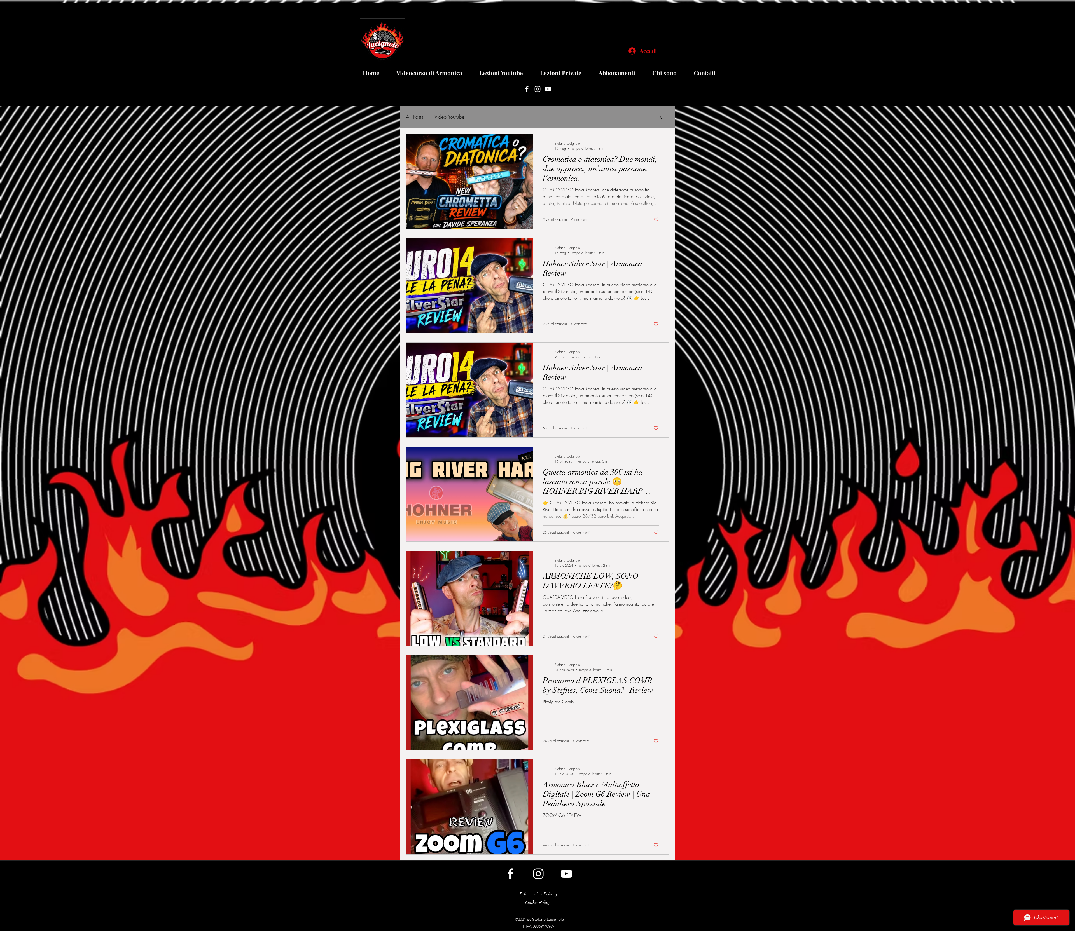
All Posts (414, 116)
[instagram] (537, 89)
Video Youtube (449, 116)
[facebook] (527, 89)
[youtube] (548, 89)
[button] (662, 118)
